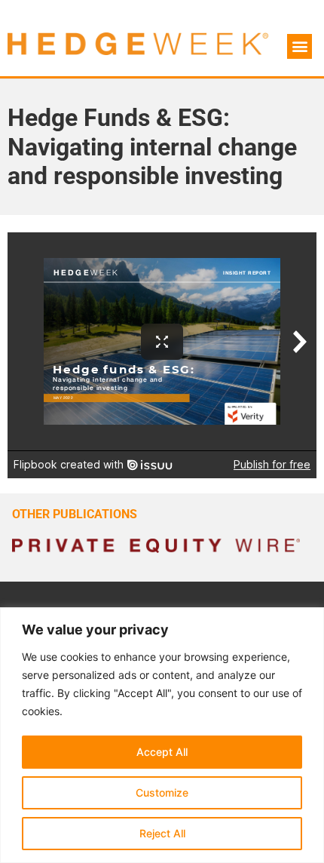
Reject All (162, 833)
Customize (162, 792)
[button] (299, 46)
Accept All (162, 751)
